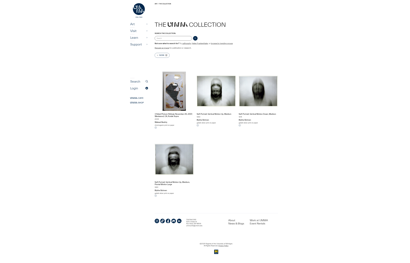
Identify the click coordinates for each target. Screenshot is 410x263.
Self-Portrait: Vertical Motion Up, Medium (214, 114)
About (231, 220)
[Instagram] (157, 221)
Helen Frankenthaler (200, 43)
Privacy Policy (223, 246)
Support (136, 44)
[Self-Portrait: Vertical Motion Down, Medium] (258, 91)
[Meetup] (173, 221)
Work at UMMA (259, 220)
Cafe (137, 98)
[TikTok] (162, 221)
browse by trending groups (222, 43)
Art (132, 24)
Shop (137, 102)
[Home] (139, 10)
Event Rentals (257, 223)
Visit (133, 31)
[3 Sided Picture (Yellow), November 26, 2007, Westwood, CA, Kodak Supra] (174, 91)
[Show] (147, 24)
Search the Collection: (165, 33)
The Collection (165, 4)
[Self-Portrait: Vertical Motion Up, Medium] (216, 91)
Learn (134, 37)
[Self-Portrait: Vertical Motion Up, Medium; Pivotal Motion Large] (174, 159)
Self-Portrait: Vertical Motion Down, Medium (257, 114)
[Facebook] (168, 221)
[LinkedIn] (179, 221)
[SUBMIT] (195, 38)
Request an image (162, 48)
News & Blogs (236, 223)
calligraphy (186, 43)
